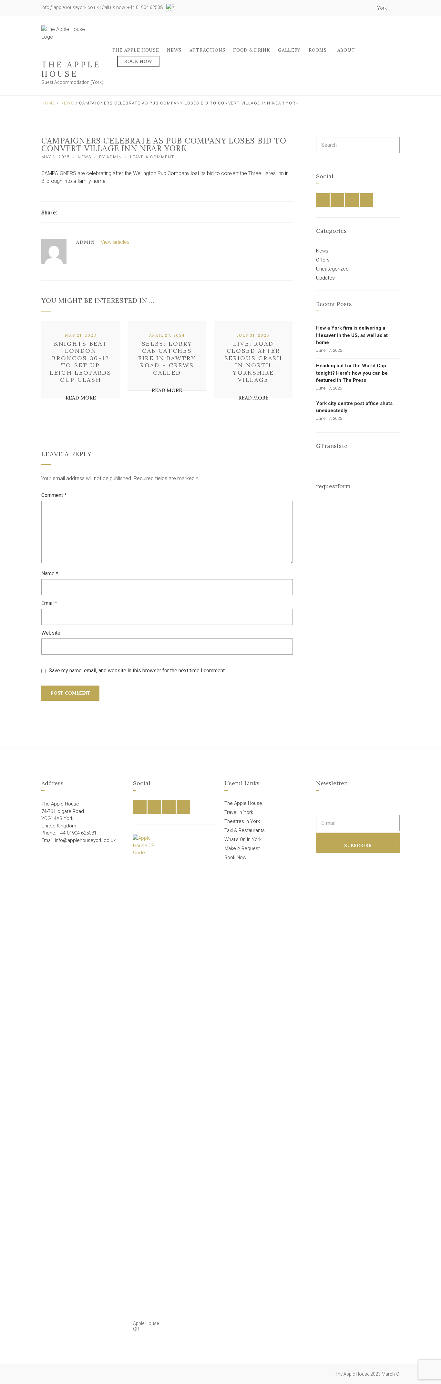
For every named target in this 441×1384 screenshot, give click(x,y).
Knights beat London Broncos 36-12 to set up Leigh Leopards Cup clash (81, 362)
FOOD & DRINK (251, 50)
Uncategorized (332, 269)
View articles (116, 242)
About (346, 50)
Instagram (360, 8)
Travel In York (238, 812)
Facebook (346, 8)
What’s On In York (243, 839)
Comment (54, 495)
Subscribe (357, 845)
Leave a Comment (152, 157)
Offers (323, 260)
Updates (325, 278)
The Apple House (71, 69)
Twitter (353, 8)
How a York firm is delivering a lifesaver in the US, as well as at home (352, 335)
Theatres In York (242, 821)
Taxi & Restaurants (244, 830)
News (174, 50)
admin (114, 157)
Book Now (138, 61)
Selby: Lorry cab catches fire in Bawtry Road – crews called (167, 358)
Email (49, 603)
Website (50, 633)
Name (49, 573)
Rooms (318, 50)
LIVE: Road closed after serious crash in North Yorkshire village (253, 362)
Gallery (289, 50)
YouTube (367, 8)
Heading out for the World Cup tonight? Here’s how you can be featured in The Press (352, 373)
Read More (81, 397)
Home (48, 103)
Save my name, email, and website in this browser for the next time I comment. (137, 670)
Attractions (207, 50)
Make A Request (242, 848)
